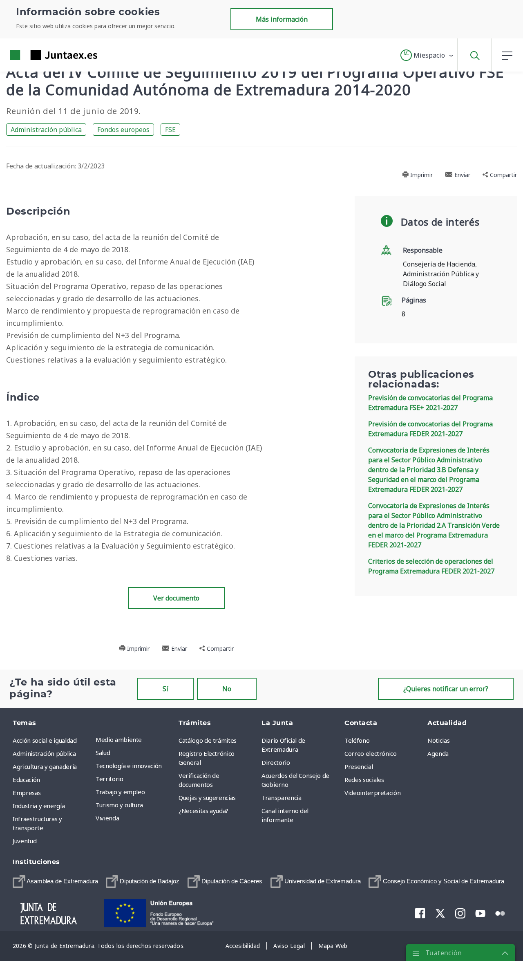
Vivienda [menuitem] (107, 818)
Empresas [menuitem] (26, 793)
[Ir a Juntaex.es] (39, 55)
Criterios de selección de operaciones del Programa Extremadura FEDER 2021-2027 (431, 566)
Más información (282, 19)
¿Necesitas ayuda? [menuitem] (203, 810)
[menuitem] (55, 881)
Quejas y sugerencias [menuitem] (207, 797)
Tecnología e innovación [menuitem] (129, 766)
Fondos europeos (123, 129)
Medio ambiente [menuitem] (119, 739)
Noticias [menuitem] (438, 740)
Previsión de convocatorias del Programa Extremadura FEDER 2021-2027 (430, 428)
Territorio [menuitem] (109, 779)
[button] (427, 55)
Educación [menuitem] (26, 779)
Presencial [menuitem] (358, 766)
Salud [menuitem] (103, 752)
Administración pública (46, 129)
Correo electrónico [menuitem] (370, 753)
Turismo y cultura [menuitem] (119, 805)
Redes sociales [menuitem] (364, 779)
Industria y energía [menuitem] (39, 806)
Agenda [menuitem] (438, 753)
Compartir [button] (502, 175)
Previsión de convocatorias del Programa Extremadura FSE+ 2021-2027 (430, 402)
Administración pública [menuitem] (44, 753)
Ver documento (176, 598)
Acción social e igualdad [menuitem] (45, 740)
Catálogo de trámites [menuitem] (208, 740)
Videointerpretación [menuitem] (372, 793)
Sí (165, 688)
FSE (170, 129)
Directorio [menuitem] (276, 762)
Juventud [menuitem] (24, 841)
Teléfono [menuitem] (356, 740)
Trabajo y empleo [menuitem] (120, 792)
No (226, 688)
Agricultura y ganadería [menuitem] (45, 766)
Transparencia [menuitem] (281, 797)
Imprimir (421, 175)
